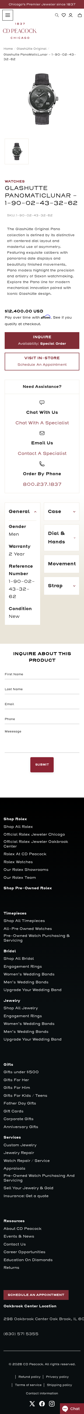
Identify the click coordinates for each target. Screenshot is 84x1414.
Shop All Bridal (19, 959)
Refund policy (29, 1377)
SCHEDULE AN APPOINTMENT (36, 1295)
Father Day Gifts (20, 1103)
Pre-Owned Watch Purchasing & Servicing (37, 938)
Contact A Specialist (42, 453)
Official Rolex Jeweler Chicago (34, 834)
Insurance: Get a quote (26, 1196)
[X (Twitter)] (32, 1405)
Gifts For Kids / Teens (25, 1096)
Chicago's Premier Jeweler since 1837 (42, 4)
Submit (42, 765)
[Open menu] (7, 15)
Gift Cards (14, 1111)
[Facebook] (42, 1405)
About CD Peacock (23, 1229)
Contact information (42, 1393)
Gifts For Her (16, 1080)
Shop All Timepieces (24, 921)
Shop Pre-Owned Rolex (28, 888)
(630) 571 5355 (21, 1334)
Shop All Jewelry (21, 1008)
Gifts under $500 (21, 1072)
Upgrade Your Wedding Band (33, 990)
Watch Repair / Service (27, 1161)
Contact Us (15, 1244)
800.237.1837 (42, 484)
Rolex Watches (18, 862)
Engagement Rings (23, 966)
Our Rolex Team (20, 878)
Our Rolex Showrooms (26, 870)
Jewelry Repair (19, 1153)
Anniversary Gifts (21, 1127)
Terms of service (28, 1385)
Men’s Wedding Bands (26, 982)
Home (8, 49)
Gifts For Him (17, 1088)
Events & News (19, 1236)
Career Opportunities (25, 1252)
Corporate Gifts (19, 1119)
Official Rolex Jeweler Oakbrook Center (36, 844)
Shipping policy (59, 1385)
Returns (11, 1268)
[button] (57, 15)
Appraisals (14, 1168)
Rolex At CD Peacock (25, 854)
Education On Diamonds (28, 1260)
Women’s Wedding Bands (29, 974)
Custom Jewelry (20, 1145)
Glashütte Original (31, 49)
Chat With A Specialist (42, 423)
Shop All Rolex (18, 827)
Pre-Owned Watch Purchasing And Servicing (39, 1178)
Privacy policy (57, 1377)
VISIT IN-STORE (42, 361)
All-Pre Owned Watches (28, 929)
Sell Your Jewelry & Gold (28, 1188)
